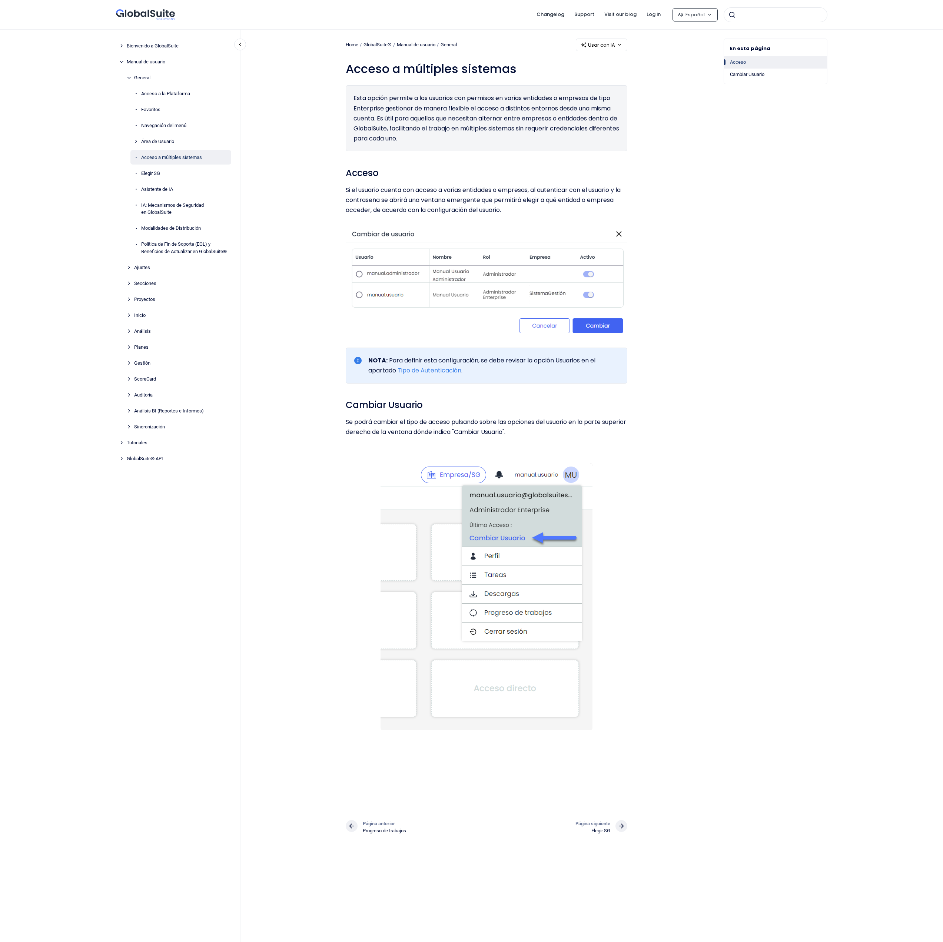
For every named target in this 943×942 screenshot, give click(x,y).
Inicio (140, 315)
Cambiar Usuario (747, 74)
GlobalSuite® (377, 44)
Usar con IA (601, 45)
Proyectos (144, 299)
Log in (654, 14)
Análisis (142, 331)
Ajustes (142, 267)
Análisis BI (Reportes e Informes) (169, 411)
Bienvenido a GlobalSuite (153, 46)
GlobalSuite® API (145, 458)
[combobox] (775, 15)
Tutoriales (137, 442)
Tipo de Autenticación (429, 370)
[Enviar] (732, 15)
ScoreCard (145, 379)
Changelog (550, 14)
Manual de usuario (146, 61)
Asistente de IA (157, 189)
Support (584, 14)
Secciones (145, 283)
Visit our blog (620, 14)
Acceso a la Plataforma (165, 93)
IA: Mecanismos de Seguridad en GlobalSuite (172, 208)
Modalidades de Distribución (171, 228)
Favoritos (150, 109)
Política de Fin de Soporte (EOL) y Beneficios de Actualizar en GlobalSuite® (184, 247)
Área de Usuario (157, 141)
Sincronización (149, 426)
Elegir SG (150, 173)
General (142, 77)
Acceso (738, 62)
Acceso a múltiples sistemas (171, 157)
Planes (141, 347)
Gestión (142, 363)
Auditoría (143, 395)
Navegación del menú (163, 125)
